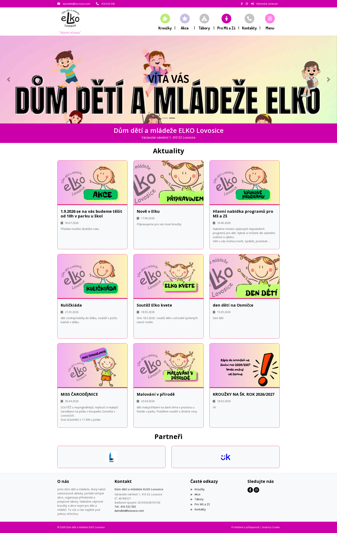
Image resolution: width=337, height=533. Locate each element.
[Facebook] (242, 3)
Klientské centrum (267, 3)
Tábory (198, 499)
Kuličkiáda (71, 305)
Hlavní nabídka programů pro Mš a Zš (243, 213)
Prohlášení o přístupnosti (245, 527)
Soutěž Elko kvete (154, 305)
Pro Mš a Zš (202, 504)
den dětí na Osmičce (233, 305)
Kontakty (200, 509)
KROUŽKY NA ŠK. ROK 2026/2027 (243, 394)
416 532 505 (108, 3)
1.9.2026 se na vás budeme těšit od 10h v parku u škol (91, 213)
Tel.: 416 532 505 (125, 506)
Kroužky (199, 489)
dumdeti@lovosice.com (76, 3)
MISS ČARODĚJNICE (79, 394)
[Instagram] (247, 3)
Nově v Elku (148, 211)
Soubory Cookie (271, 527)
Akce (197, 494)
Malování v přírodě (156, 394)
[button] (270, 21)
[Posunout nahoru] (328, 524)
